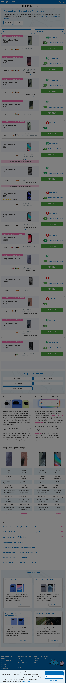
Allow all (54, 673)
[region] (32, 676)
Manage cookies (54, 680)
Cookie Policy (27, 681)
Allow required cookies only (54, 677)
